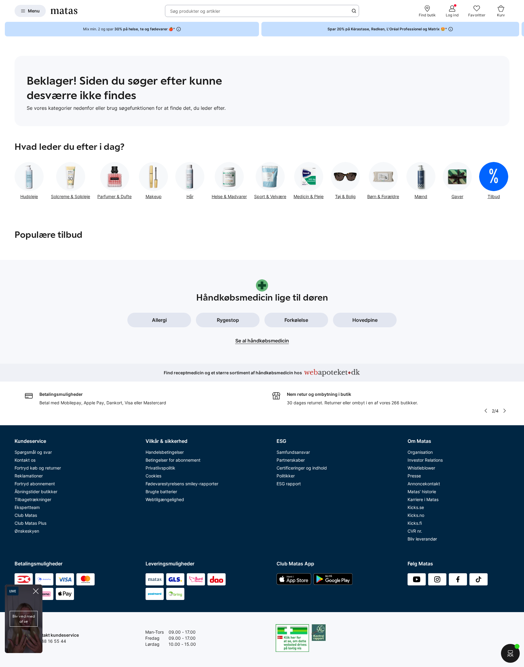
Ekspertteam (27, 507)
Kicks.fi (415, 523)
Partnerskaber (291, 460)
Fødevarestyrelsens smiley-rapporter (182, 483)
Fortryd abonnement (35, 483)
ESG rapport (289, 483)
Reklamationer (29, 475)
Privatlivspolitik (160, 467)
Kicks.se (416, 507)
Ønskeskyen (27, 531)
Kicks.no (416, 515)
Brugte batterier (161, 491)
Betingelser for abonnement (173, 460)
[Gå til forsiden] (64, 11)
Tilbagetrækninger (33, 499)
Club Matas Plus (30, 523)
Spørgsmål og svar (33, 452)
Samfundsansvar (293, 452)
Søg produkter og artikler (195, 11)
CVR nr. (415, 531)
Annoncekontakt (424, 483)
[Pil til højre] (519, 29)
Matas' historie (422, 491)
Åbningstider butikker (36, 491)
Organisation (420, 452)
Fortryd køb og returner (38, 467)
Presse (414, 475)
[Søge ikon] (354, 11)
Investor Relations (425, 460)
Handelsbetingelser (165, 452)
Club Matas (26, 515)
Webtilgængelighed (165, 499)
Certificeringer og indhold (302, 467)
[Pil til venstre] (485, 411)
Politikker (286, 475)
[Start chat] (510, 653)
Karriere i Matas (423, 499)
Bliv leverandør (422, 538)
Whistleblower (421, 467)
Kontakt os (25, 460)
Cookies (153, 475)
